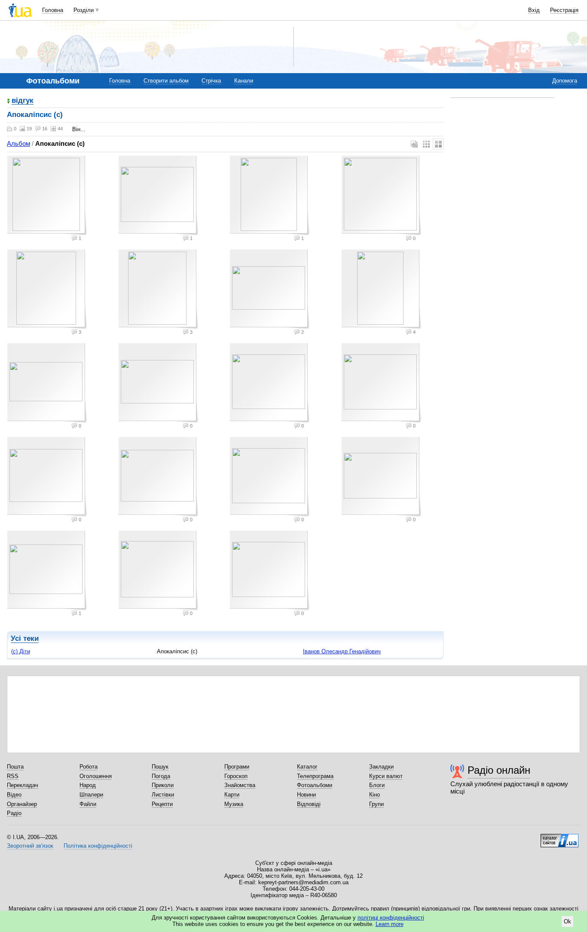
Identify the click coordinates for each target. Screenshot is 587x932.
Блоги (377, 785)
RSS (12, 776)
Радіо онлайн (499, 770)
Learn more (390, 924)
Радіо (14, 813)
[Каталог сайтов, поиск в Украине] (559, 837)
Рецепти (162, 804)
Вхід (534, 10)
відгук (23, 101)
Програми (236, 766)
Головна (52, 10)
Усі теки (25, 638)
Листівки (163, 794)
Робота (88, 766)
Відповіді (309, 804)
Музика (233, 804)
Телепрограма (315, 776)
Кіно (374, 794)
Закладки (381, 766)
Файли (87, 804)
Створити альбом (166, 80)
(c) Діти (20, 651)
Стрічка (211, 80)
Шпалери (91, 794)
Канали (243, 80)
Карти (231, 794)
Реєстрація (564, 10)
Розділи (83, 10)
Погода (161, 776)
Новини (306, 794)
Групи (376, 804)
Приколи (163, 785)
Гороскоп (236, 776)
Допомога (564, 80)
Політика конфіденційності (98, 846)
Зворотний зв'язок (30, 846)
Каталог (307, 766)
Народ (87, 785)
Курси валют (386, 776)
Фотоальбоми (314, 785)
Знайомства (239, 785)
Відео (14, 794)
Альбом (18, 143)
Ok (567, 921)
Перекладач (22, 785)
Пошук (160, 766)
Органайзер (22, 804)
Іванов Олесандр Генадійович (342, 651)
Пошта (15, 766)
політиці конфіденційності (391, 917)
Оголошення (95, 776)
